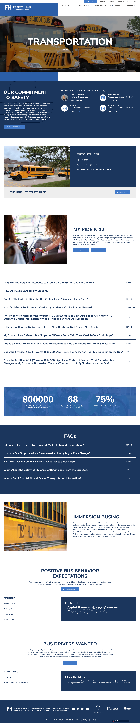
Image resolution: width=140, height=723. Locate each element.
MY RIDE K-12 (68, 49)
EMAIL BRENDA (76, 101)
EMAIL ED (74, 111)
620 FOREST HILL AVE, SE (41, 708)
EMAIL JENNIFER (115, 111)
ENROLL (102, 2)
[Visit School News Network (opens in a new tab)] (113, 709)
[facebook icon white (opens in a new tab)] (73, 709)
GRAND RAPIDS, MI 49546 (41, 710)
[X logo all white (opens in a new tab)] (78, 709)
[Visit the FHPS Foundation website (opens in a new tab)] (98, 709)
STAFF (129, 2)
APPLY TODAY (71, 663)
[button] (70, 284)
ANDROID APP (99, 250)
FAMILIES (121, 2)
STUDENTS (111, 2)
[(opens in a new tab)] (87, 709)
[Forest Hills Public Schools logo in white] (18, 7)
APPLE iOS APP (82, 250)
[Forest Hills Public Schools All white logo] (18, 711)
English (117, 721)
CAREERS (119, 5)
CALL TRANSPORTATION (13, 127)
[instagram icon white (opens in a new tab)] (82, 709)
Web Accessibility (81, 720)
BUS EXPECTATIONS (71, 589)
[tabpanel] (98, 609)
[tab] (29, 599)
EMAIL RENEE (114, 101)
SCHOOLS (89, 2)
